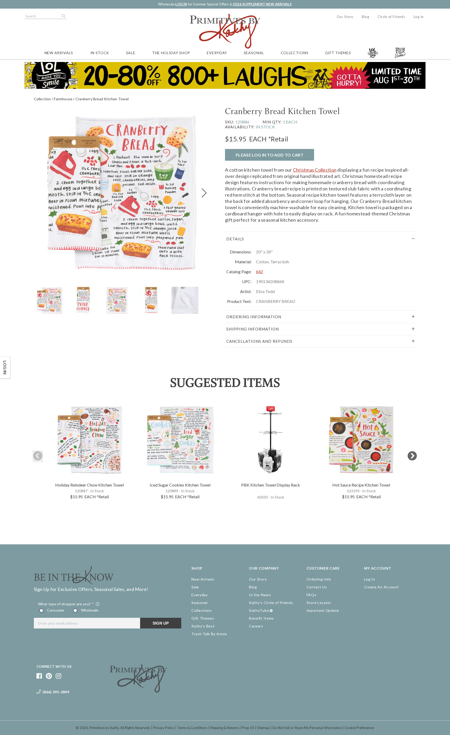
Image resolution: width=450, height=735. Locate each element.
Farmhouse (63, 99)
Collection (42, 99)
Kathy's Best (203, 626)
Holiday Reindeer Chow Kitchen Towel (89, 484)
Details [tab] (235, 238)
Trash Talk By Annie (209, 634)
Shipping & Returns (224, 728)
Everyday (217, 53)
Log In (419, 17)
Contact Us (317, 587)
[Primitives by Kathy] (138, 691)
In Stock (99, 53)
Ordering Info (319, 579)
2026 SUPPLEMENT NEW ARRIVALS (262, 4)
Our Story (345, 17)
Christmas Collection (314, 170)
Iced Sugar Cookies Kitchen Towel (180, 484)
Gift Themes (338, 53)
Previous (38, 456)
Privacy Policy (163, 728)
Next (412, 456)
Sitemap (263, 728)
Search (63, 16)
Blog (365, 17)
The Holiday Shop (171, 53)
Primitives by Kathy (104, 728)
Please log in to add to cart (269, 154)
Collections (295, 53)
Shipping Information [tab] (252, 329)
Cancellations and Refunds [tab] (259, 341)
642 (259, 271)
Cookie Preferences (359, 728)
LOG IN (181, 4)
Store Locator (319, 602)
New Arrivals (59, 53)
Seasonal (254, 53)
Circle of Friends (391, 17)
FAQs (311, 595)
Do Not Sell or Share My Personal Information (307, 728)
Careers (256, 626)
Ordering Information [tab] (253, 316)
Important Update (323, 610)
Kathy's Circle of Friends (271, 602)
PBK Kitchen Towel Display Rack (270, 484)
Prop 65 (248, 728)
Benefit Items (261, 618)
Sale (130, 53)
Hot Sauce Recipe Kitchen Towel (361, 484)
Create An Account (381, 587)
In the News (260, 595)
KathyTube (259, 610)
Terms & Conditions (192, 728)
